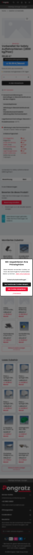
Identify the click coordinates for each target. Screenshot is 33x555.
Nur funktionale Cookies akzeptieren (18, 284)
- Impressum (16, 293)
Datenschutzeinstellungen (16, 280)
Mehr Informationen (23, 274)
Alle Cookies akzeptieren (17, 289)
